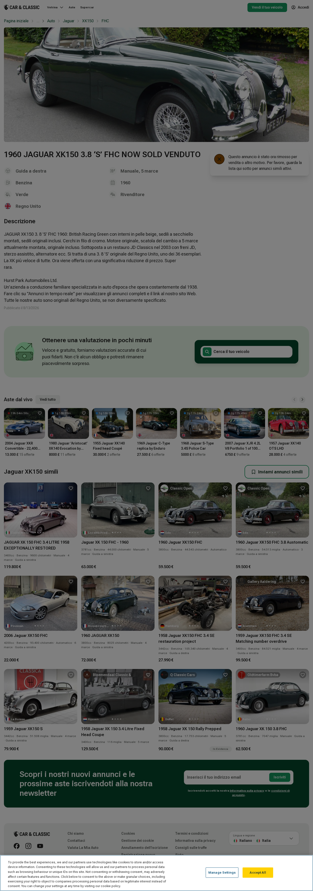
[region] (156, 873)
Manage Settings (222, 872)
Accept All (258, 872)
